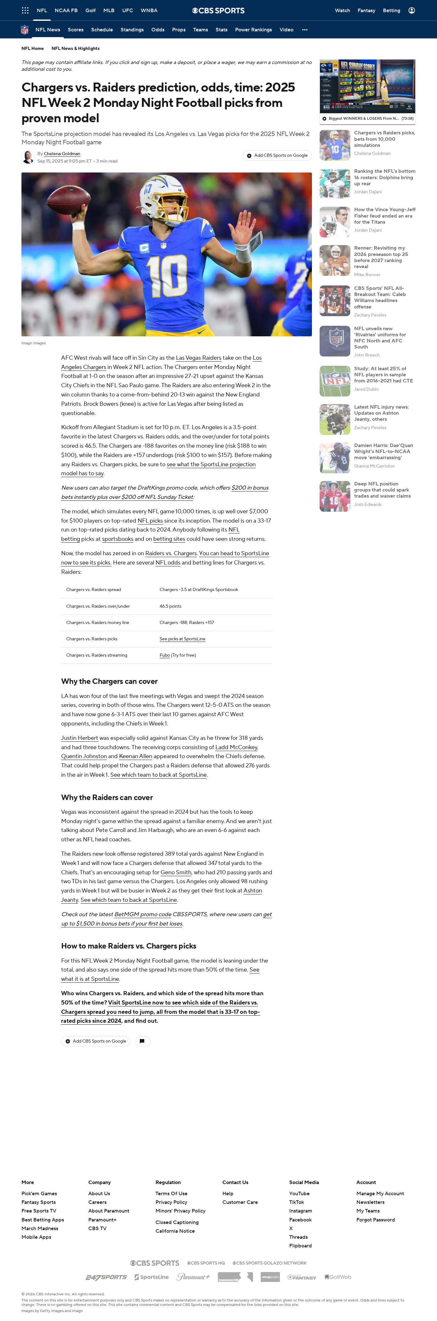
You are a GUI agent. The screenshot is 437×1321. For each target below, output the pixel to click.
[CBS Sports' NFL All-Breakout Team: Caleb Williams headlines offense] (335, 300)
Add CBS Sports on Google (281, 155)
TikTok (296, 1202)
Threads (298, 1237)
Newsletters (370, 1202)
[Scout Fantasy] (302, 1277)
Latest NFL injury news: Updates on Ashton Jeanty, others (381, 413)
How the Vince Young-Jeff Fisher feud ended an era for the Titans (385, 215)
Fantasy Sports (38, 1202)
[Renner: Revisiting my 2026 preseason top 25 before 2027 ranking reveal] (335, 260)
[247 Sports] (106, 1276)
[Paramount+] (193, 1275)
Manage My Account (380, 1193)
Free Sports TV (38, 1211)
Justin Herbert (79, 738)
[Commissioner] (235, 1274)
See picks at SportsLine (182, 639)
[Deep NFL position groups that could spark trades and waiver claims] (335, 496)
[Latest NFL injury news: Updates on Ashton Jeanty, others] (335, 419)
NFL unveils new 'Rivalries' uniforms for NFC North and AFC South (380, 337)
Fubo (165, 655)
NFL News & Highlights (76, 49)
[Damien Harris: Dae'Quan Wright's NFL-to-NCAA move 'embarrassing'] (335, 458)
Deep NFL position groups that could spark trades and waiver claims (382, 490)
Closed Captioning (177, 1222)
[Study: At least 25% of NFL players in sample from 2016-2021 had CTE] (335, 381)
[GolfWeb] (338, 1277)
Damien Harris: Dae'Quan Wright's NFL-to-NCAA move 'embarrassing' (383, 451)
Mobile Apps (36, 1237)
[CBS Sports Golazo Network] (270, 1262)
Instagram (300, 1211)
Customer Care (240, 1202)
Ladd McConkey (236, 747)
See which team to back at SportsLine (158, 775)
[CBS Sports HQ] (206, 1262)
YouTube (299, 1193)
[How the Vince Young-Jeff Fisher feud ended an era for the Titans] (335, 222)
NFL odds (167, 562)
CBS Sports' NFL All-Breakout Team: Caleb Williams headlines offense (380, 297)
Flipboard (300, 1246)
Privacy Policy (171, 1202)
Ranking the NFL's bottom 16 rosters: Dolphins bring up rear (385, 177)
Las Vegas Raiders (198, 358)
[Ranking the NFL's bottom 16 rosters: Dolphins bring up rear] (335, 183)
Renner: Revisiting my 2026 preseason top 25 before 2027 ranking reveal (381, 257)
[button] (25, 10)
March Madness (39, 1228)
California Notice (175, 1231)
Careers (97, 1202)
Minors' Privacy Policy (180, 1211)
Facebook (300, 1220)
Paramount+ (102, 1220)
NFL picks (150, 520)
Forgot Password (375, 1220)
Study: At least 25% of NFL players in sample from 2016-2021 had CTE (383, 374)
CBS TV (97, 1228)
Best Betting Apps (42, 1220)
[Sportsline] (152, 1276)
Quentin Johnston (84, 756)
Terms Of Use (171, 1193)
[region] (367, 86)
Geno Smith (176, 872)
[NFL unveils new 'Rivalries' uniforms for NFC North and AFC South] (335, 341)
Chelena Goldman (62, 154)
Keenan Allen (135, 756)
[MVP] (270, 1274)
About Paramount (108, 1211)
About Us (99, 1193)
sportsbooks (117, 539)
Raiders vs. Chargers (171, 553)
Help (228, 1193)
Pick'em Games (39, 1193)
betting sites (169, 539)
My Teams (368, 1211)
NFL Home (32, 49)
